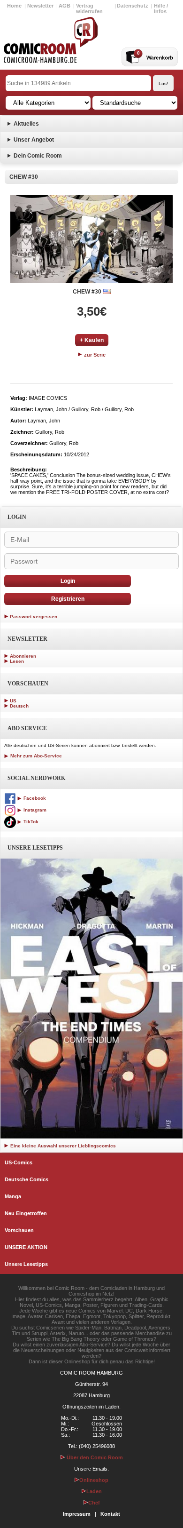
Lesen (17, 661)
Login (68, 581)
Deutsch (19, 705)
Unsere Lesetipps (26, 1264)
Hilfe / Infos (161, 8)
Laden (94, 1491)
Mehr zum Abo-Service (35, 755)
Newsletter (40, 5)
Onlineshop (93, 1480)
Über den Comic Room (94, 1457)
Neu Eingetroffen (26, 1213)
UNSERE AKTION (26, 1247)
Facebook (34, 798)
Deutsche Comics (26, 1179)
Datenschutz (132, 5)
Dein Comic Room (38, 155)
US (13, 700)
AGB (64, 5)
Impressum (77, 1514)
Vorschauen (19, 1230)
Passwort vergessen (33, 616)
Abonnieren (23, 656)
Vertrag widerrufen (89, 8)
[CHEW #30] (91, 239)
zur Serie (94, 355)
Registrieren (67, 599)
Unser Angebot (34, 139)
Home (14, 5)
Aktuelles (26, 123)
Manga (13, 1196)
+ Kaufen (92, 340)
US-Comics (18, 1162)
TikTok (30, 821)
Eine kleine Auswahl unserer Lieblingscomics (62, 1145)
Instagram (34, 809)
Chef (94, 1502)
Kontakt (110, 1514)
